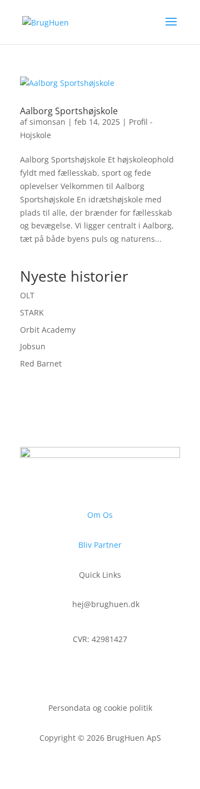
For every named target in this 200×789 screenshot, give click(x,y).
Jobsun (33, 346)
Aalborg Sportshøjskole (69, 111)
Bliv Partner (100, 544)
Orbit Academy (48, 329)
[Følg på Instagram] (100, 671)
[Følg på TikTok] (122, 671)
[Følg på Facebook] (78, 671)
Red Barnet (41, 363)
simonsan (47, 121)
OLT (27, 295)
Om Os (100, 515)
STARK (32, 312)
